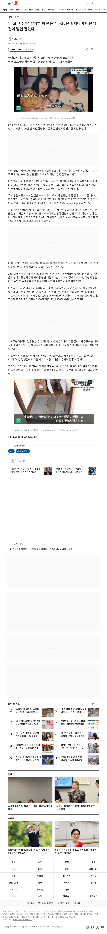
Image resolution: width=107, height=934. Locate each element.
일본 (11, 451)
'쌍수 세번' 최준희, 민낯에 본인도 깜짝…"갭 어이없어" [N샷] (28, 736)
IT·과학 (66, 875)
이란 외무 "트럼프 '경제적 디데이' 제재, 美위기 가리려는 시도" (25, 470)
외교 (40, 869)
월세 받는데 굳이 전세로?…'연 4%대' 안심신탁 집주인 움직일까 (73, 748)
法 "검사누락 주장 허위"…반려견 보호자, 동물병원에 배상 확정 (73, 736)
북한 (67, 869)
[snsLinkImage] (87, 927)
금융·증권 (93, 869)
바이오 (94, 875)
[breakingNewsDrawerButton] (91, 3)
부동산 (40, 875)
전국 (13, 869)
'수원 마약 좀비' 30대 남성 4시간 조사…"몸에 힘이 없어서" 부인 (73, 712)
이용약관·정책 (63, 903)
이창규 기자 (17, 39)
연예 (10, 774)
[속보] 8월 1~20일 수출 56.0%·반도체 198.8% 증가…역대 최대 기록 (73, 760)
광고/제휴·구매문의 (46, 903)
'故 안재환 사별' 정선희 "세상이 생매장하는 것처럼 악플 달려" (28, 724)
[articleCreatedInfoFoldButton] (35, 43)
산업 (13, 875)
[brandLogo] (13, 3)
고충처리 (76, 903)
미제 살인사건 (23, 451)
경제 (67, 862)
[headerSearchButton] (87, 3)
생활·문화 (13, 882)
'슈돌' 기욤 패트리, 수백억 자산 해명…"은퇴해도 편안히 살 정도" (27, 712)
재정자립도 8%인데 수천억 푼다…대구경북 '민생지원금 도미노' (73, 724)
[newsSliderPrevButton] (90, 704)
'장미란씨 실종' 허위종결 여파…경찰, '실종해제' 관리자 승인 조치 (28, 748)
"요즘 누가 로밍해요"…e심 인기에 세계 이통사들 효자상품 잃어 (69, 470)
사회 (40, 862)
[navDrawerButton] (97, 3)
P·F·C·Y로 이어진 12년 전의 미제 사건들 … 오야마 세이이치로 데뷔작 (41, 549)
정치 (13, 862)
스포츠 (11, 818)
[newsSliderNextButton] (96, 704)
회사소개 (30, 903)
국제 (10, 17)
